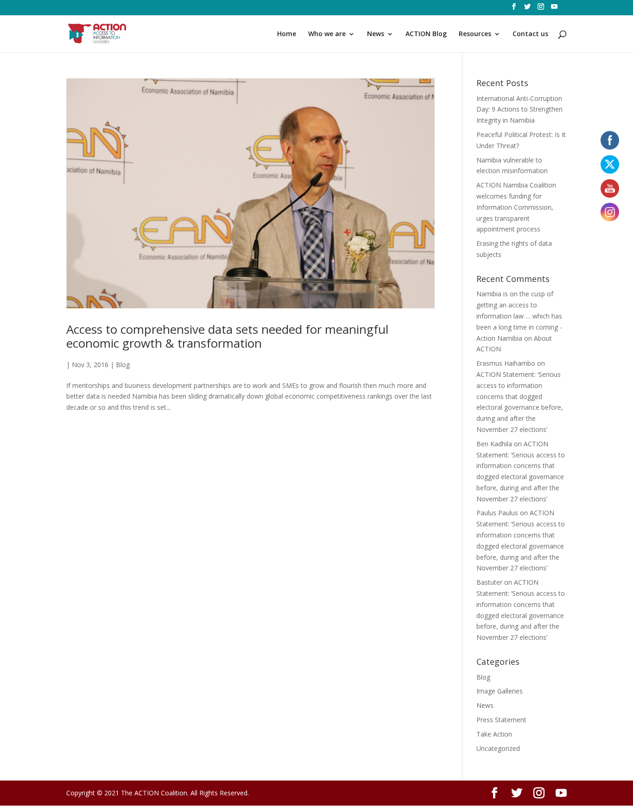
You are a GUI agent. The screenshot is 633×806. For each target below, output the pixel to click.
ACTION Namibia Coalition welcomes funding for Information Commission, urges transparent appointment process (516, 207)
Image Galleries (499, 691)
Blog (123, 364)
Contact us (530, 34)
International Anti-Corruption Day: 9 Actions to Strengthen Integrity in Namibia (519, 109)
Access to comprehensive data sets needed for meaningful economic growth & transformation (227, 336)
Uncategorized (498, 748)
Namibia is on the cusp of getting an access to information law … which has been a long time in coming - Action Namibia (519, 315)
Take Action (494, 734)
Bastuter (489, 582)
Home (286, 34)
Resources (475, 34)
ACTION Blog (426, 34)
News (375, 34)
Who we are (327, 34)
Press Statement (501, 719)
